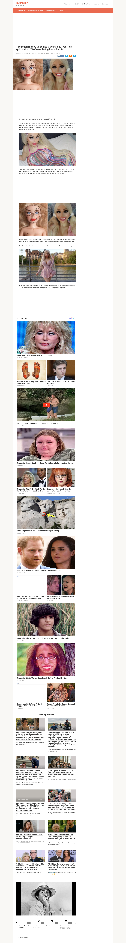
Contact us (105, 4)
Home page (21, 11)
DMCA (77, 4)
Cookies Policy (86, 4)
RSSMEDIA (22, 3)
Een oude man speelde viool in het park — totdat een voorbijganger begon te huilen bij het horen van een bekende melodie (61, 837)
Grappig (61, 11)
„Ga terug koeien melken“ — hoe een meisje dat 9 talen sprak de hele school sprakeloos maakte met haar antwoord (61, 773)
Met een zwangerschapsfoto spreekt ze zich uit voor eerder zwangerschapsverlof (29, 836)
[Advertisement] (63, 28)
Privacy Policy (68, 4)
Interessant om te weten (35, 11)
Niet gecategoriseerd (43, 53)
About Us (96, 4)
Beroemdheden (50, 11)
